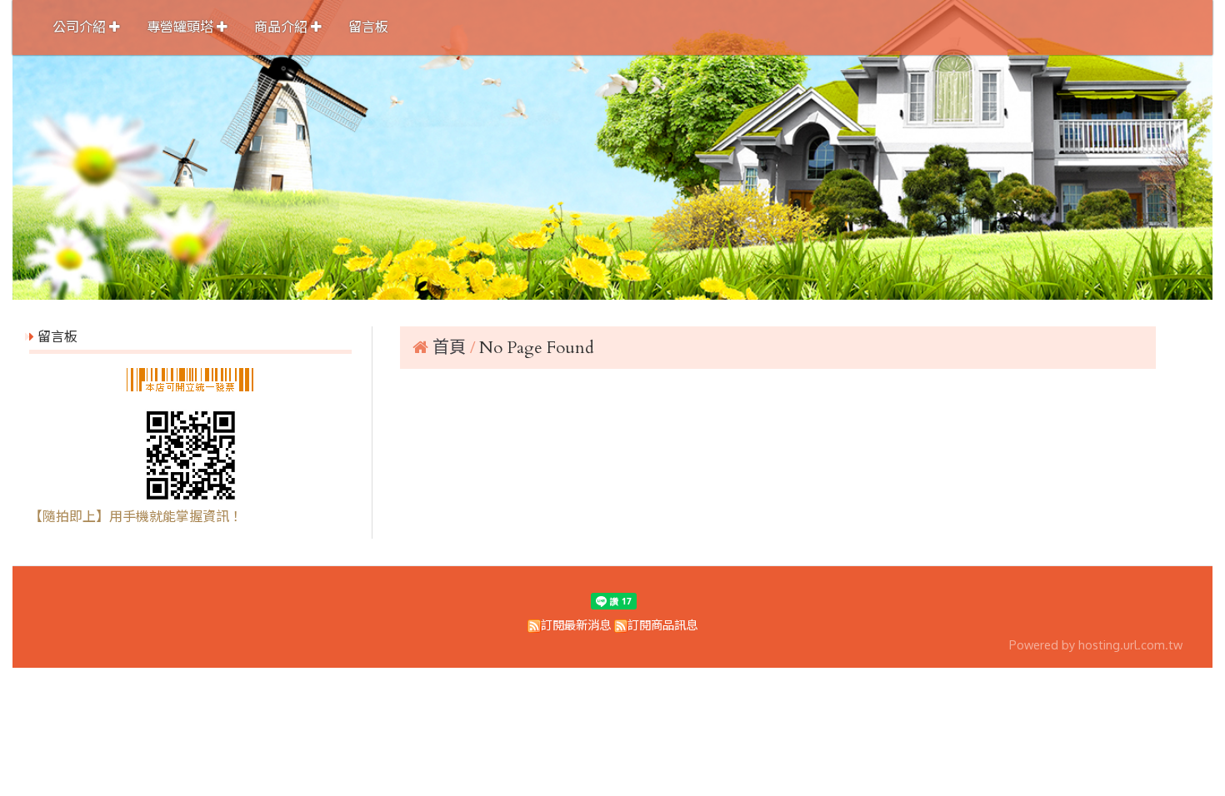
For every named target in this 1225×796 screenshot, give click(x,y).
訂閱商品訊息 (663, 624)
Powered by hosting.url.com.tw (1095, 644)
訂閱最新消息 (576, 624)
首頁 (449, 347)
